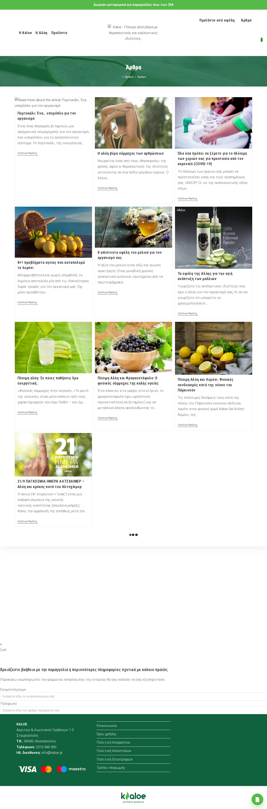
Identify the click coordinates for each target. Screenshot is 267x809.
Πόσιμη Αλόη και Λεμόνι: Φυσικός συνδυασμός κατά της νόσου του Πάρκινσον (206, 384)
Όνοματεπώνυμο (13, 689)
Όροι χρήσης (106, 734)
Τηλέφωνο (8, 703)
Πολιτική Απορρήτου (113, 742)
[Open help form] (257, 799)
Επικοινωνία (107, 726)
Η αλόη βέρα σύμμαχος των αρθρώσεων (131, 153)
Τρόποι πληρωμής (111, 768)
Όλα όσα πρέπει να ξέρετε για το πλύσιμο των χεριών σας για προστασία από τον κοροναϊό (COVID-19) (212, 158)
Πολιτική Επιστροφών (115, 759)
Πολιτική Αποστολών (114, 751)
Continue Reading (28, 153)
